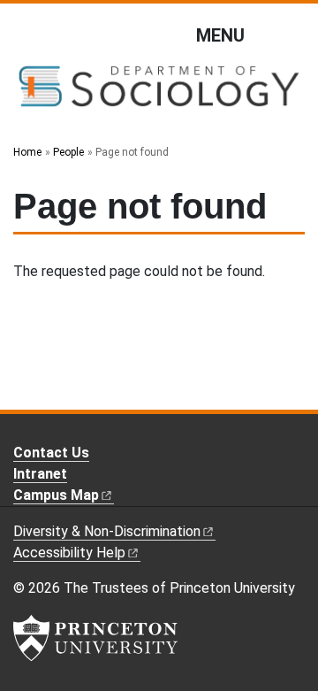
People (68, 152)
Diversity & (107, 531)
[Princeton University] (95, 638)
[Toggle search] (293, 34)
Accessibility (69, 552)
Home (27, 152)
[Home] (159, 93)
